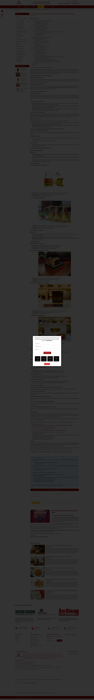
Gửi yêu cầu (47, 352)
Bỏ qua (47, 364)
